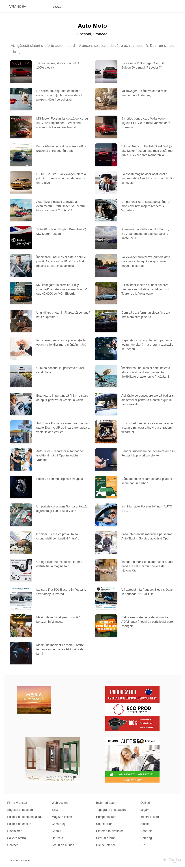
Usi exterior (104, 824)
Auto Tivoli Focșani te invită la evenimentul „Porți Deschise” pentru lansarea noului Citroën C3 (60, 206)
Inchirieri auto (105, 802)
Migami (145, 809)
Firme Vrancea (17, 802)
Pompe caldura (106, 817)
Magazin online (62, 817)
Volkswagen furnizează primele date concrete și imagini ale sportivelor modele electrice (145, 261)
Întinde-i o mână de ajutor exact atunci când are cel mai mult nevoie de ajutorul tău (147, 566)
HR (142, 845)
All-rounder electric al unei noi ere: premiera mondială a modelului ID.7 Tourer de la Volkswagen (145, 289)
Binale (144, 824)
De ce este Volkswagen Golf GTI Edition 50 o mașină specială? (143, 65)
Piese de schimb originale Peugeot (59, 479)
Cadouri (57, 831)
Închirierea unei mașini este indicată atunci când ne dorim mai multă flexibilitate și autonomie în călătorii (145, 372)
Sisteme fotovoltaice (110, 831)
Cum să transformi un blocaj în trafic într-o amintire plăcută (146, 315)
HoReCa (57, 838)
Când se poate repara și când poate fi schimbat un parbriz (146, 481)
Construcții (59, 824)
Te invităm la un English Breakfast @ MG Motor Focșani (61, 231)
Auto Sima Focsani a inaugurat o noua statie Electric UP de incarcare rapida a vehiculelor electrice (62, 428)
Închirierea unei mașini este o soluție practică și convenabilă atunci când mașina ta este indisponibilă (61, 261)
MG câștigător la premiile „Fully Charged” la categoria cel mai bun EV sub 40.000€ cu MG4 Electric (61, 289)
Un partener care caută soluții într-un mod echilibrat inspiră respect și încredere (146, 206)
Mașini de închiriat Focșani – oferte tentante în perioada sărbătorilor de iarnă (60, 649)
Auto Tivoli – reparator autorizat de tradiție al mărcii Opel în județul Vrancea (59, 455)
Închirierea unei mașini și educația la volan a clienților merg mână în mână (61, 342)
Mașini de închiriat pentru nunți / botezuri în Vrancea (58, 619)
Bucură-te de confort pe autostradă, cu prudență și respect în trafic (62, 148)
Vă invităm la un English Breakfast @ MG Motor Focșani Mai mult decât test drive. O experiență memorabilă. (147, 151)
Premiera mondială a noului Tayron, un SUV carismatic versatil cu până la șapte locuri (147, 234)
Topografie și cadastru (111, 809)
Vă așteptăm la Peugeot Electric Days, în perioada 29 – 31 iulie (147, 592)
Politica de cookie (19, 824)
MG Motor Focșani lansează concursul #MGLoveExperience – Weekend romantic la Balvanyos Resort (62, 123)
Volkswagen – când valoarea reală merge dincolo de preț (144, 93)
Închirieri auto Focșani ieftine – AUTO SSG (146, 509)
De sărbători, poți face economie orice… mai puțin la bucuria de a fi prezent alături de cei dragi (59, 95)
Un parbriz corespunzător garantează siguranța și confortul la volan (61, 509)
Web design (60, 802)
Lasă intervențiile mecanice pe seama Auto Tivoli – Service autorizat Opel (146, 536)
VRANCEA (17, 6)
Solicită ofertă (16, 838)
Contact (12, 845)
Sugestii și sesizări (20, 809)
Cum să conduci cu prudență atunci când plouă (60, 370)
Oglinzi (145, 802)
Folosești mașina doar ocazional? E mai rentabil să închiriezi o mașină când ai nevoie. (148, 178)
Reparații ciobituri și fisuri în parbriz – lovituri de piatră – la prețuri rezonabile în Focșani (147, 345)
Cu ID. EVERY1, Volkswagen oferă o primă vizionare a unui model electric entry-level (61, 178)
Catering (146, 838)
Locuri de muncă (63, 845)
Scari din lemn (105, 838)
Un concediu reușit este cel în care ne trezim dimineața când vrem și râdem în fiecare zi (148, 428)
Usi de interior (105, 845)
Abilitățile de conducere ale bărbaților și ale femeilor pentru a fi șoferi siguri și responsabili (148, 400)
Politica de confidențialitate (25, 817)
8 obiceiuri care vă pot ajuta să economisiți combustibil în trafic (57, 536)
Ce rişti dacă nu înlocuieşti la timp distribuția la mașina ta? (59, 564)
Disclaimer (14, 831)
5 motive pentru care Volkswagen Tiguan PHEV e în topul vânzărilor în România (145, 123)
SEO (55, 809)
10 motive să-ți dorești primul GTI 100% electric (59, 65)
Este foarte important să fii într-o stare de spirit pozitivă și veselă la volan (62, 398)
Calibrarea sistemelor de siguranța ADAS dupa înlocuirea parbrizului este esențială (147, 622)
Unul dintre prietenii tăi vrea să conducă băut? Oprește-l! (63, 315)
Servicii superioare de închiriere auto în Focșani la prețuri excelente (148, 453)
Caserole (146, 831)
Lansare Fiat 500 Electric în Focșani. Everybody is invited (61, 592)
